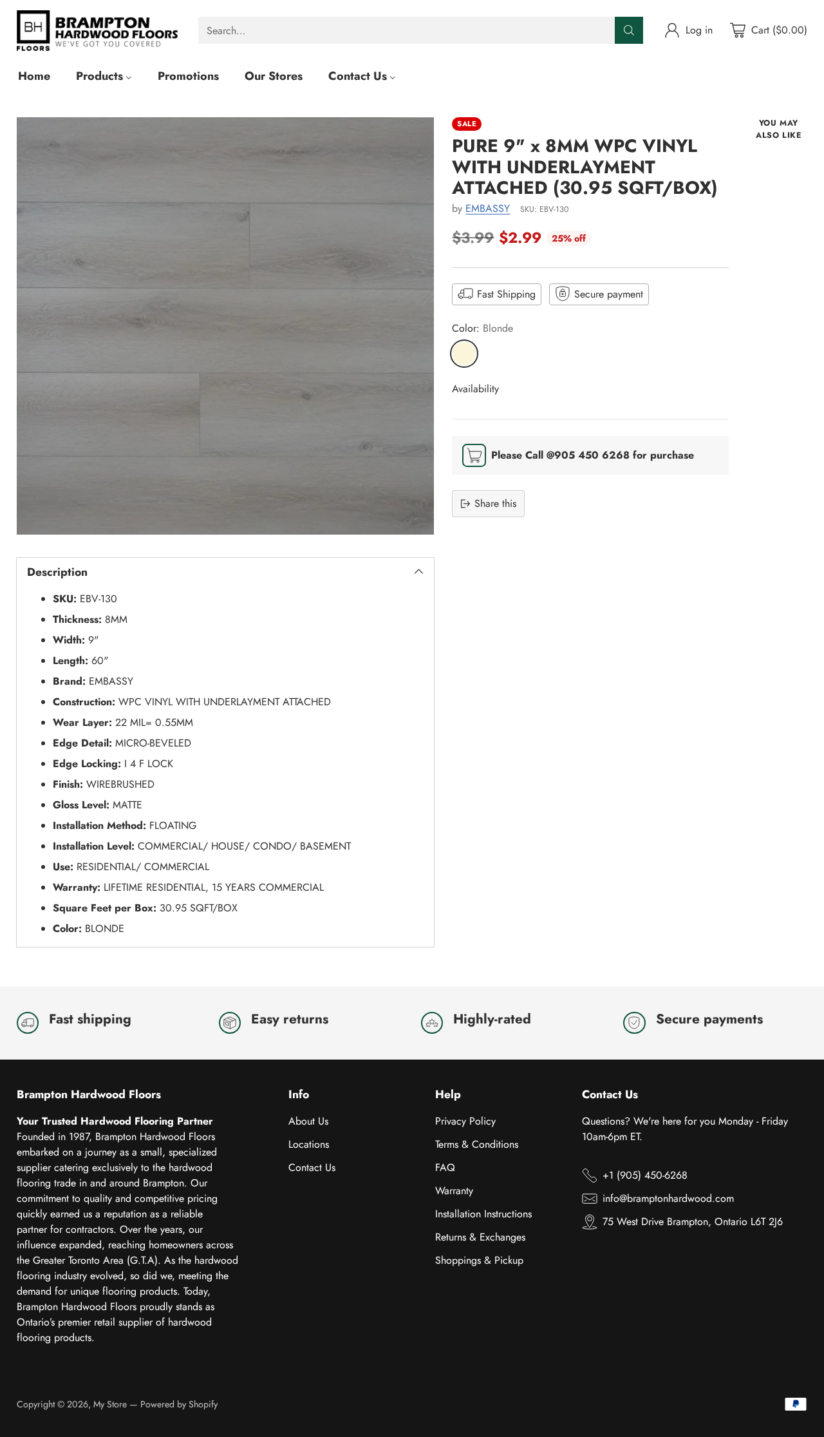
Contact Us (311, 1167)
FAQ (445, 1167)
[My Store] (97, 30)
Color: (482, 327)
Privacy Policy (465, 1121)
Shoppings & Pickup (479, 1260)
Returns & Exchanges (480, 1237)
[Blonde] (464, 353)
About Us (308, 1121)
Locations (308, 1144)
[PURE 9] (225, 326)
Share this (495, 503)
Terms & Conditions (476, 1144)
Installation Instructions (483, 1213)
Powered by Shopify (179, 1404)
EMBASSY (487, 208)
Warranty (454, 1190)
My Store (110, 1404)
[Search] (629, 30)
